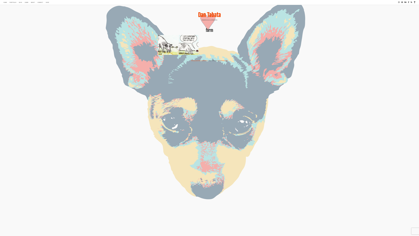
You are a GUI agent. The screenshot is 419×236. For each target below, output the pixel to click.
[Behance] (405, 1)
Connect (40, 2)
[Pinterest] (402, 1)
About (33, 2)
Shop (47, 2)
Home (5, 2)
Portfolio (12, 2)
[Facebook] (408, 1)
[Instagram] (399, 1)
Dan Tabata (209, 14)
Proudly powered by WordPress (199, 60)
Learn (26, 2)
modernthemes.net (222, 60)
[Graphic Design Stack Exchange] (414, 1)
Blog (20, 2)
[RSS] (411, 1)
